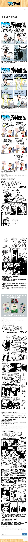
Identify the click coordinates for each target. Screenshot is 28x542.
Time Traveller (20, 112)
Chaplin (13, 64)
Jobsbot (23, 175)
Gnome (16, 64)
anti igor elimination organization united (18, 426)
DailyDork (6, 64)
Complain (7, 175)
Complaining (11, 175)
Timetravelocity (23, 64)
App (4, 175)
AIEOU (5, 426)
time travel (19, 64)
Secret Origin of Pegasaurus (14, 428)
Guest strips (15, 319)
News (13, 112)
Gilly (11, 319)
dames (2, 529)
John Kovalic (14, 21)
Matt (25, 175)
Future (18, 175)
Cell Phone (6, 112)
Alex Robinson (6, 319)
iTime (20, 175)
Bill (9, 319)
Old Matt (2, 176)
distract (15, 175)
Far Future (9, 112)
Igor (18, 319)
